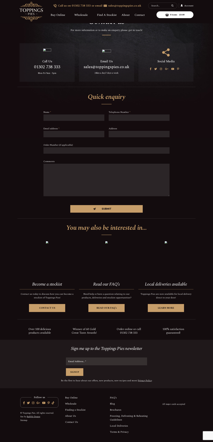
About (126, 15)
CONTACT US (47, 308)
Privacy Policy (145, 380)
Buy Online (58, 15)
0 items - (177, 14)
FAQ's (113, 398)
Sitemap (23, 420)
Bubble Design (33, 416)
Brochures (115, 410)
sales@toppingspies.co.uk (124, 5)
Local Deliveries (119, 426)
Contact (140, 15)
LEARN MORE (166, 308)
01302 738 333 (81, 5)
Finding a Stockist (75, 410)
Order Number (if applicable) (58, 145)
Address (113, 128)
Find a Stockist (107, 15)
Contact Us (71, 422)
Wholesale (81, 15)
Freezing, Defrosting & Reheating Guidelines (129, 418)
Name (47, 112)
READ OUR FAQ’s (107, 308)
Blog (112, 404)
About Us (70, 416)
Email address (51, 128)
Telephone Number (119, 112)
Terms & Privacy (119, 432)
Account (188, 5)
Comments (49, 161)
